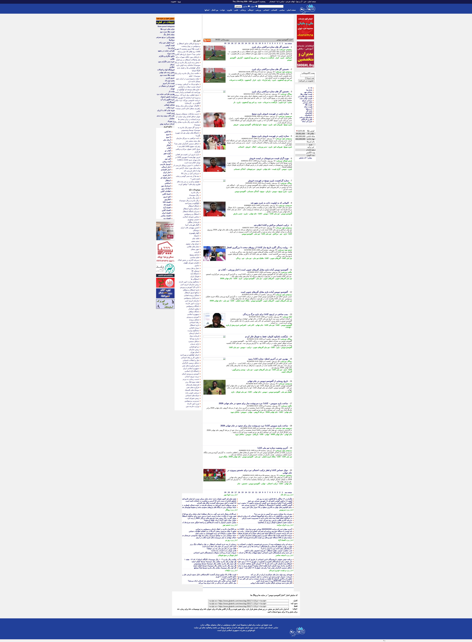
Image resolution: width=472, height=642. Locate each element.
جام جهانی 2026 (226, 278)
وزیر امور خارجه (193, 404)
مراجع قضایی (194, 347)
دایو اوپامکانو (256, 125)
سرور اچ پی (170, 78)
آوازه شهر (167, 153)
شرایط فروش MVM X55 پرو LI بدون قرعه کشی (274, 581)
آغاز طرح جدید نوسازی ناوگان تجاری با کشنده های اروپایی (271, 583)
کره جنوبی (282, 102)
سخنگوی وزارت (193, 330)
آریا (169, 143)
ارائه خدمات (194, 344)
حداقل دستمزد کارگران (190, 363)
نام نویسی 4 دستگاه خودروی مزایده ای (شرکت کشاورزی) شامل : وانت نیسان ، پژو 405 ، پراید (257, 531)
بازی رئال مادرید (193, 198)
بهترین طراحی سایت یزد (166, 94)
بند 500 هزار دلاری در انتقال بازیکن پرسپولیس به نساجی (216, 529)
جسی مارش (237, 214)
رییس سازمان (194, 349)
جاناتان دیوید (235, 412)
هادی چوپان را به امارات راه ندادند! (223, 551)
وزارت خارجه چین (192, 406)
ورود (179, 1)
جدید (259, 102)
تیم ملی (257, 234)
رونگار (289, 94)
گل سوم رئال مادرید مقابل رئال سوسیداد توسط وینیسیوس (215, 564)
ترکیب (249, 347)
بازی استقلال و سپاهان (191, 290)
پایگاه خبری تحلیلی (242, 301)
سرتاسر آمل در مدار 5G (190, 173)
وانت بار (172, 91)
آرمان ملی (167, 140)
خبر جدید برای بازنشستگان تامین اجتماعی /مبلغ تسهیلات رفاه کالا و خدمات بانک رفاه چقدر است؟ (257, 553)
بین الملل (214, 10)
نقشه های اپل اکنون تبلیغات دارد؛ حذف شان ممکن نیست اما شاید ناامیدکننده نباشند (206, 499)
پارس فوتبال (287, 161)
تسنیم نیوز (288, 250)
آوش (169, 156)
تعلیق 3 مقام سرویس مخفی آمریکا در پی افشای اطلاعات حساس (212, 531)
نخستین (244, 484)
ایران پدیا (171, 48)
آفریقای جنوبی (275, 258)
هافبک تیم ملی (258, 258)
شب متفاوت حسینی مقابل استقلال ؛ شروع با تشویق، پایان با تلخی (268, 551)
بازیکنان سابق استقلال (191, 209)
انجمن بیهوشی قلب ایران (190, 228)
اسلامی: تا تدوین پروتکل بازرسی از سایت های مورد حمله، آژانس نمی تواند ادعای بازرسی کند (186, 168)
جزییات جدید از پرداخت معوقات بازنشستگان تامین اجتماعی (214, 553)
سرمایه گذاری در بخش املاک (188, 260)
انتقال (254, 147)
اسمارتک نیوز (166, 186)
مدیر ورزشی (262, 147)
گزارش (240, 58)
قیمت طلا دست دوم (167, 32)
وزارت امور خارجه (192, 303)
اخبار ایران (167, 172)
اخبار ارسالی (166, 167)
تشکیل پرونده (194, 320)
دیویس (284, 169)
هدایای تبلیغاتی (169, 105)
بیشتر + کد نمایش (305, 158)
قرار (277, 58)
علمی (236, 10)
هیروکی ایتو (278, 125)
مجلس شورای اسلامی (191, 217)
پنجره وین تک (170, 80)
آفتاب (169, 148)
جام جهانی (267, 169)
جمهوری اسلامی (193, 314)
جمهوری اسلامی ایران (191, 368)
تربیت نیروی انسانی (192, 376)
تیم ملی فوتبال (241, 392)
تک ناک (283, 495)
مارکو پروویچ (194, 255)
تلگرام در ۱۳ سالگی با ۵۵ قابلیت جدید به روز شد (274, 499)
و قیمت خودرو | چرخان (277, 570)
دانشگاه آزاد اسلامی (191, 371)
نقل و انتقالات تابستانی (191, 360)
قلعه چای (195, 238)
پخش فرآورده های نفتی (190, 366)
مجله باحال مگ (169, 34)
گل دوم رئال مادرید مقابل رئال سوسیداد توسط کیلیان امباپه (214, 566)
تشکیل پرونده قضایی (191, 295)
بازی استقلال (194, 325)
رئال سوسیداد (194, 195)
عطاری (172, 67)
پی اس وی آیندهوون (251, 58)
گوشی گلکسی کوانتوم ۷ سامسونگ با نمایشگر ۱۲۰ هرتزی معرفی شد (267, 505)
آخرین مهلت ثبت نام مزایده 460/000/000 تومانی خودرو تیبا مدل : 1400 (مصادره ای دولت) (259, 529)
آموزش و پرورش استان (190, 374)
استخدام (272, 1)
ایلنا (290, 317)
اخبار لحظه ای (166, 178)
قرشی (196, 252)
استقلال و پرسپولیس (191, 214)
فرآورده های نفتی (192, 387)
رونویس (289, 49)
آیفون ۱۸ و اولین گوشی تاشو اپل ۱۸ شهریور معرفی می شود (270, 501)
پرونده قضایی (194, 328)
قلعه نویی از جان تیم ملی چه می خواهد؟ (221, 548)
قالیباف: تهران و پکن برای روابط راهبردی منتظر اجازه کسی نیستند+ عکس (187, 108)
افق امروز (167, 197)
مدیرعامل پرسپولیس (191, 298)
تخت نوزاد (171, 53)
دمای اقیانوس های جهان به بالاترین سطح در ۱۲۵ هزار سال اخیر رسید (267, 507)
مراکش (275, 234)
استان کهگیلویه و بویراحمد (189, 355)
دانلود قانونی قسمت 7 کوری (226, 577)
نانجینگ (196, 236)
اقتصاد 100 (167, 202)
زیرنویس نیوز (287, 72)
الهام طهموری (194, 233)
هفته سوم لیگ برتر (192, 382)
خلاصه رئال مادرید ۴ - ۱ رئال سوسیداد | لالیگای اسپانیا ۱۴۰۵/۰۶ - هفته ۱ (210, 559)
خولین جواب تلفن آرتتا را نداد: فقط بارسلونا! (220, 520)
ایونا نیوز (227, 495)
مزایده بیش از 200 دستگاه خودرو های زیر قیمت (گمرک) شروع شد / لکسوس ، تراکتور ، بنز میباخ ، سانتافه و (253, 537)
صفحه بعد (288, 43)
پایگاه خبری (223, 457)
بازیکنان (255, 434)
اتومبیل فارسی (165, 164)
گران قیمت (276, 169)
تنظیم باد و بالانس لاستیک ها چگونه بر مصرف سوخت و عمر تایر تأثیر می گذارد (263, 579)
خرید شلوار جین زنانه (167, 43)
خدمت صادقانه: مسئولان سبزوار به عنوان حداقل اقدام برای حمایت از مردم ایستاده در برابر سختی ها (187, 116)
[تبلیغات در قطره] (165, 24)
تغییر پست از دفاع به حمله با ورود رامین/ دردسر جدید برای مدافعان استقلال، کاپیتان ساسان (203, 516)
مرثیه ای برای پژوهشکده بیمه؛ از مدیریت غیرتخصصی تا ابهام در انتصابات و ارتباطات (261, 544)
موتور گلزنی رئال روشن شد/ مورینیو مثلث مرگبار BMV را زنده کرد (212, 518)
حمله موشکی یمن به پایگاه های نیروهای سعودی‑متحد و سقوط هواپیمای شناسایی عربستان (203, 507)
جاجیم (197, 265)
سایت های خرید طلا (167, 29)
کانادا (260, 214)
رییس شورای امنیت (192, 398)
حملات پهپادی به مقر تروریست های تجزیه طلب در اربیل (216, 537)
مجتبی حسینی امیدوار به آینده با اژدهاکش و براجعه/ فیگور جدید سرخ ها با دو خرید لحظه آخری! (202, 522)
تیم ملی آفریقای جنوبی (283, 278)
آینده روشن (166, 161)
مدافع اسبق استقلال (191, 293)
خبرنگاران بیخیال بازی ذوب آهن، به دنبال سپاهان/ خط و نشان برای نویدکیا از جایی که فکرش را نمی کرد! (198, 514)
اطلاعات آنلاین (166, 191)
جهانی (250, 412)
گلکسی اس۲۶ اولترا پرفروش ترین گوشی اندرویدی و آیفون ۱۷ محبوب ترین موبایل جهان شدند (258, 503)
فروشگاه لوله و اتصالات (166, 70)
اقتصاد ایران (166, 213)
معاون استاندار (193, 309)
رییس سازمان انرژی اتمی (189, 284)
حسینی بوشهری (193, 219)
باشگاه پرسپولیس (192, 306)
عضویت (173, 1)
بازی (259, 80)
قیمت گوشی (170, 45)
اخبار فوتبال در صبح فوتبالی (228, 555)
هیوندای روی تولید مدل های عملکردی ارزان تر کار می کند (271, 575)
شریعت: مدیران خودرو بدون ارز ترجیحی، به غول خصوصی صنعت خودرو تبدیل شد (262, 577)
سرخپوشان (251, 169)
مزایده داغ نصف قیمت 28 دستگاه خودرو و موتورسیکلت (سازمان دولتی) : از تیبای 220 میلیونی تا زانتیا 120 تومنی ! (250, 535)
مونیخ (265, 125)
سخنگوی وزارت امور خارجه (189, 282)
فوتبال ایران (194, 276)
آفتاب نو (168, 151)
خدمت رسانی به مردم (191, 379)
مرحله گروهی (259, 412)
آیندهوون (248, 80)
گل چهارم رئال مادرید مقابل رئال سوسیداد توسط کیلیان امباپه (214, 561)
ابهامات (288, 327)
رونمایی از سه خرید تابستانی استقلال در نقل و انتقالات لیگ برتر (213, 544)
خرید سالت (170, 108)
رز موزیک (171, 121)
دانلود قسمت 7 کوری (228, 579)
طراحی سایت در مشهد (166, 51)
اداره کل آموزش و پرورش (189, 287)
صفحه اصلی (312, 1)
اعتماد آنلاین (166, 194)
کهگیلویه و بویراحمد (192, 203)
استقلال (168, 180)
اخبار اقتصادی (166, 170)
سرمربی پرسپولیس (192, 401)
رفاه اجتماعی (194, 322)
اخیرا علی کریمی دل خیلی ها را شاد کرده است (219, 546)
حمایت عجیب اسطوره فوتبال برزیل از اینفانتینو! (275, 522)
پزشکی (243, 10)
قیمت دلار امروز (169, 83)
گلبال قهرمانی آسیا (192, 225)
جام (238, 484)
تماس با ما (280, 1)
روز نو (228, 540)
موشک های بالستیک (192, 390)
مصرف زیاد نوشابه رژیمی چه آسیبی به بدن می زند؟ (273, 514)
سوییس (243, 412)
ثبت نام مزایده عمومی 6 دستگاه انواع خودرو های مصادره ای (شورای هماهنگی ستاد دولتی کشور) (257, 533)
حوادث (222, 10)
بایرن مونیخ (288, 125)
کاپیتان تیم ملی (286, 392)
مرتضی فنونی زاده (192, 393)
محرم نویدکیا (194, 339)
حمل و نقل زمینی (192, 268)
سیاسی (282, 10)
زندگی (238, 258)
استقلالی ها (195, 279)
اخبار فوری (167, 175)
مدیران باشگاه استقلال (191, 211)
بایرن (282, 58)
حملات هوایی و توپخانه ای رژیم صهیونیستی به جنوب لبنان (215, 533)
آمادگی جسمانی (239, 169)
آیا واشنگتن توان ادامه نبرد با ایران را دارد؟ (276, 548)
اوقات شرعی (290, 1)
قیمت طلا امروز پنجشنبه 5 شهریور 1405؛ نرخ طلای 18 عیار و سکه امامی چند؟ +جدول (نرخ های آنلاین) (187, 51)
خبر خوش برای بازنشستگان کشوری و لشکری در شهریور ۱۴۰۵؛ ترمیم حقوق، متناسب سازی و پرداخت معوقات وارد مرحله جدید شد (244, 561)
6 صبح (168, 134)
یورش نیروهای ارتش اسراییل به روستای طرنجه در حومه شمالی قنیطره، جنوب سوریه (205, 505)
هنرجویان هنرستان (192, 385)
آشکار (168, 145)
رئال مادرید (195, 192)
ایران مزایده (281, 525)
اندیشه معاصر (281, 555)
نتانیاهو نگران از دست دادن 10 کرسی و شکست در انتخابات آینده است (211, 501)
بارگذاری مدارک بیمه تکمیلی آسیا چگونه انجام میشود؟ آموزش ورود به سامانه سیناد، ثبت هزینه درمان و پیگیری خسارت (249, 566)
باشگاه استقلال (193, 206)
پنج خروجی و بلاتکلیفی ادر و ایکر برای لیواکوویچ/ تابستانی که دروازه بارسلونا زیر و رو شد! (259, 516)
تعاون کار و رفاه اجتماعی (190, 358)
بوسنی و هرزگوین (238, 370)
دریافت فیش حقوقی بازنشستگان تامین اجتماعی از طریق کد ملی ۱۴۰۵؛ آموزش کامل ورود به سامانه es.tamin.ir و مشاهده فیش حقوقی (242, 559)
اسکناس (168, 183)
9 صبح (168, 137)
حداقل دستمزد (193, 341)
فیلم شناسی (194, 257)
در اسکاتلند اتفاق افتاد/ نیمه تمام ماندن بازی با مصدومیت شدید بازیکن (267, 518)
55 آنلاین (167, 132)
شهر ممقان (195, 249)
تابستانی (241, 147)
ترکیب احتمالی (272, 484)
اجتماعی (266, 10)
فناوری (229, 10)
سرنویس (288, 116)
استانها (207, 10)
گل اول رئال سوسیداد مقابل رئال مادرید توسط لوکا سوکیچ (215, 568)
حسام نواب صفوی (192, 244)
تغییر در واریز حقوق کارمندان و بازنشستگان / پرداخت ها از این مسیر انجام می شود (262, 546)
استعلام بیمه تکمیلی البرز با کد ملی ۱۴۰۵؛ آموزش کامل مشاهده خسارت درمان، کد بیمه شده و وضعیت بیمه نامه (251, 564)
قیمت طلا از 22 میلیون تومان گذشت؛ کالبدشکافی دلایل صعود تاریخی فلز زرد (208, 575)
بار (234, 102)
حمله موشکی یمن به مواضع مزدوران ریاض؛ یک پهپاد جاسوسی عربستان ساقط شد (206, 535)
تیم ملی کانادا (275, 214)
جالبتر (290, 272)
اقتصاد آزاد (282, 540)
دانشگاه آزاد (194, 274)
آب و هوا (299, 1)
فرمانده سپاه (194, 336)
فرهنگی (250, 10)
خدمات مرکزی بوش (167, 124)
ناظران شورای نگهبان (191, 263)
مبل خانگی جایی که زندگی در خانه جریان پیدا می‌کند (217, 583)
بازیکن (268, 191)
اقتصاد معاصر (166, 216)
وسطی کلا (195, 271)
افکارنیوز (167, 199)
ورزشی (258, 10)
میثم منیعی (195, 241)
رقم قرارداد (266, 80)
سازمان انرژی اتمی (192, 301)
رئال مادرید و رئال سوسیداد (189, 200)
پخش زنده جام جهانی (167, 72)
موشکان (196, 230)
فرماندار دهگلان (193, 222)
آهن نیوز (168, 159)
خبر (305, 1)
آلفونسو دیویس (245, 125)
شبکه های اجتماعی (192, 395)
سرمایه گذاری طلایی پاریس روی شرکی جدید (275, 520)
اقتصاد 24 (167, 205)
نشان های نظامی (193, 247)
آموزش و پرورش (193, 317)
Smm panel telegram (166, 26)
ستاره (290, 102)
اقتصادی (274, 10)
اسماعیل (289, 58)
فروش (235, 125)
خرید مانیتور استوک (168, 97)
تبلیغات (227, 570)
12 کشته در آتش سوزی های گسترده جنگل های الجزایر (216, 503)
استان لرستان (194, 333)
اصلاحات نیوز (166, 189)
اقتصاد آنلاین (166, 210)
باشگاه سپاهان (194, 312)
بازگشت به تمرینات (267, 58)
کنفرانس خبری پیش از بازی (236, 325)
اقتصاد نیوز (167, 218)
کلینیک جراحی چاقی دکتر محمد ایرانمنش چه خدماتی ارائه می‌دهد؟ (212, 581)
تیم (281, 234)
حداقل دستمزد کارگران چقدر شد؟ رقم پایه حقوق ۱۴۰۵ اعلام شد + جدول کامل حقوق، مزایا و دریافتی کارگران (252, 568)
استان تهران (194, 352)
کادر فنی (251, 325)
